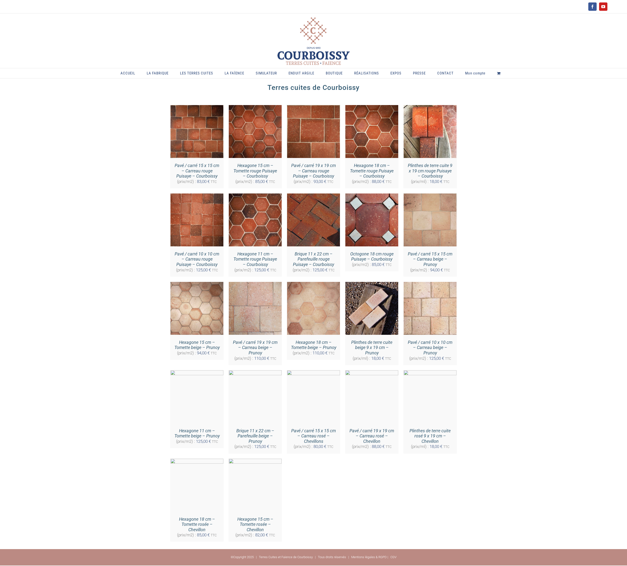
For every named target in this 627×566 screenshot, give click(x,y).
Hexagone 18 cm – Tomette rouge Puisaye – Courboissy (372, 171)
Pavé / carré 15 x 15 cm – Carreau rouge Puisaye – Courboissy (197, 171)
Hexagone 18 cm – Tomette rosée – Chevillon (197, 524)
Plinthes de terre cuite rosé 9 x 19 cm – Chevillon (430, 436)
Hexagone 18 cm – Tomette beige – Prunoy (313, 345)
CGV (393, 557)
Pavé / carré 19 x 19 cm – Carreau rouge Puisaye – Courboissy (313, 171)
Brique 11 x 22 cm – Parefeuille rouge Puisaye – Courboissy (313, 259)
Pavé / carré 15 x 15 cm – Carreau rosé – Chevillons (313, 436)
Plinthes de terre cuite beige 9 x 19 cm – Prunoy (371, 347)
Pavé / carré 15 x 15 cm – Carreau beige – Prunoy (430, 259)
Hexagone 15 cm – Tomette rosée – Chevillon (255, 524)
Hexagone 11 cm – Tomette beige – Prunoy (197, 433)
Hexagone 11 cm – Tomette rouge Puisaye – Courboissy (255, 259)
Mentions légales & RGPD (369, 557)
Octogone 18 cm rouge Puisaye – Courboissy (372, 256)
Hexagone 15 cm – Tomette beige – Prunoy (197, 345)
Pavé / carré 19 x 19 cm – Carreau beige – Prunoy (255, 347)
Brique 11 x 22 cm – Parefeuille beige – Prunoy (255, 436)
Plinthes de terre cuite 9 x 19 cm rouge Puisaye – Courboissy (430, 171)
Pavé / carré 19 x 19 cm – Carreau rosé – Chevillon (372, 436)
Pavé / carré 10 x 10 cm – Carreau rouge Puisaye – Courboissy (197, 259)
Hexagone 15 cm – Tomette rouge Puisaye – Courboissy (255, 171)
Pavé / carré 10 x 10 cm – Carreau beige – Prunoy (430, 347)
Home (289, 93)
